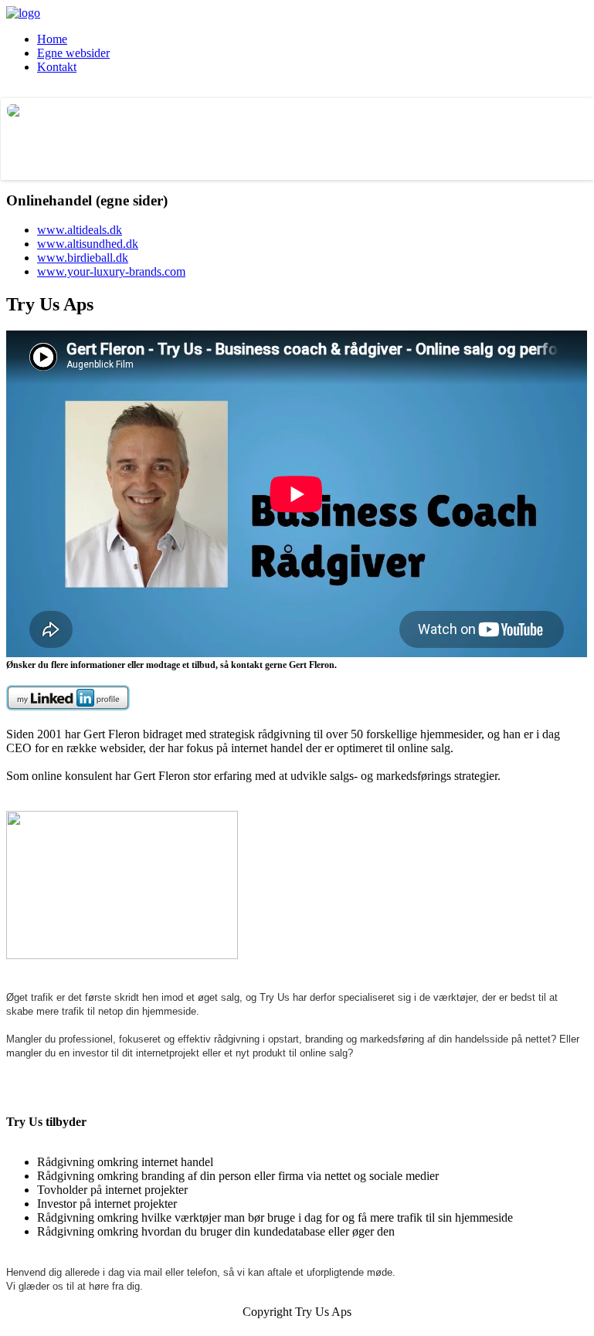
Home (52, 39)
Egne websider (73, 52)
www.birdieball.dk (82, 257)
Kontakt (56, 66)
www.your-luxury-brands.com (111, 271)
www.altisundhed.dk (87, 243)
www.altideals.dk (79, 229)
